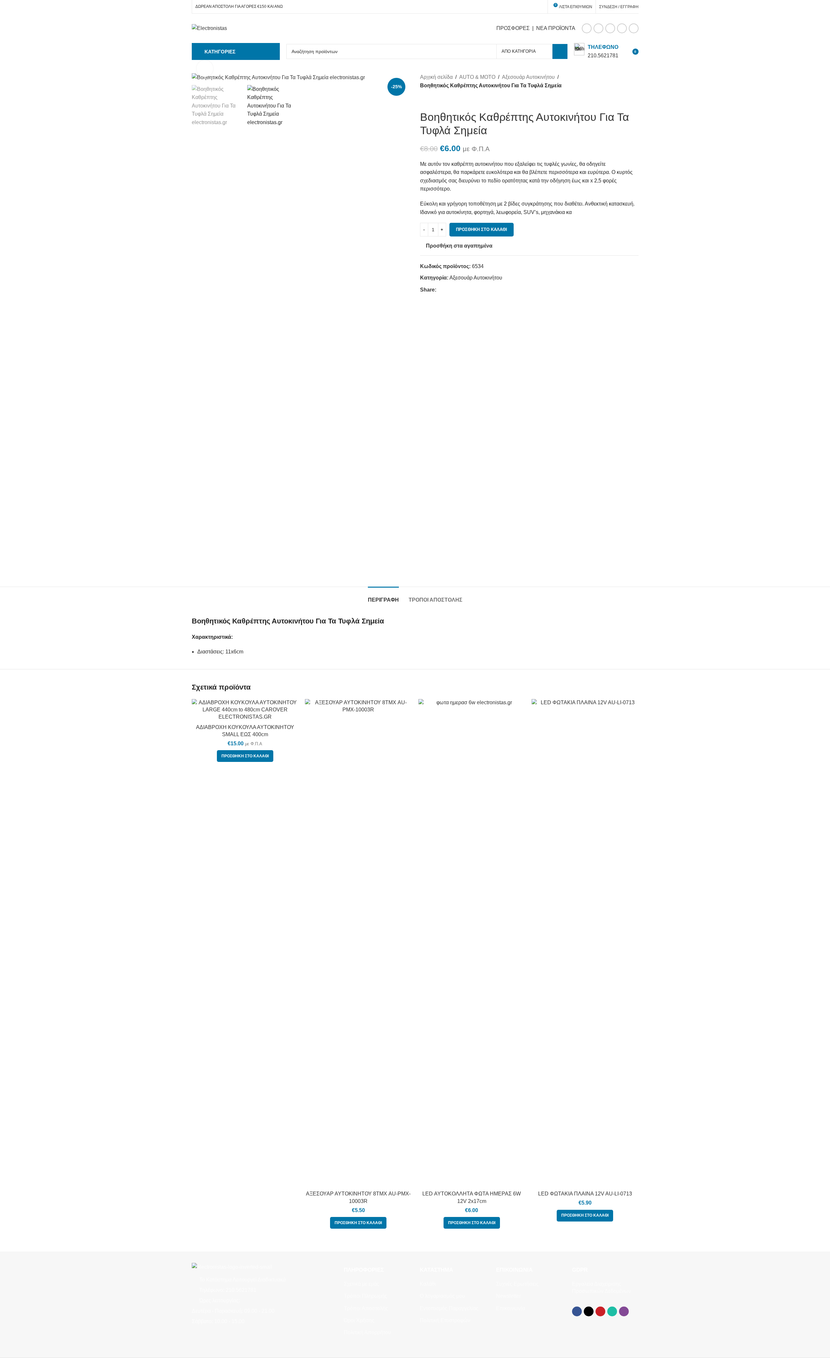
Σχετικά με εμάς (361, 1284)
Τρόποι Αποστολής (366, 1308)
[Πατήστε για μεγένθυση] (205, 68)
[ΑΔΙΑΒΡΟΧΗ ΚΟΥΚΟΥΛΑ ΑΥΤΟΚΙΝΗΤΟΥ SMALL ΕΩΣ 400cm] (245, 710)
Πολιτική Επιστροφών (445, 1320)
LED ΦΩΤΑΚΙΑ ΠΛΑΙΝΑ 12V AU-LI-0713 (585, 1193)
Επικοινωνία (510, 1308)
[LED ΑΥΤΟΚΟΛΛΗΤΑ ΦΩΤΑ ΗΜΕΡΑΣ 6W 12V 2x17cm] (471, 943)
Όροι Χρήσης (359, 1320)
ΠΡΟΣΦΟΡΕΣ (513, 28)
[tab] (383, 597)
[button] (245, 756)
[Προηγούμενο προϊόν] (424, 100)
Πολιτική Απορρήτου (367, 1332)
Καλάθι (428, 1284)
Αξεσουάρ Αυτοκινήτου (528, 77)
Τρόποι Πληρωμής (365, 1296)
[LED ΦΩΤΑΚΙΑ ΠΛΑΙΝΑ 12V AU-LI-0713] (585, 943)
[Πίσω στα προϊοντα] (432, 100)
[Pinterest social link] (610, 28)
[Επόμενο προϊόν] (440, 100)
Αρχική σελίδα (436, 77)
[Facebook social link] (587, 28)
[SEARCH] (559, 51)
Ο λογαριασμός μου (442, 1296)
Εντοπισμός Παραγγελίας (449, 1308)
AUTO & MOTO (477, 77)
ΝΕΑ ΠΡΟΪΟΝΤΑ (555, 28)
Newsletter (508, 1296)
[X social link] (598, 28)
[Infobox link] (596, 51)
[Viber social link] (634, 28)
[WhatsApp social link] (622, 28)
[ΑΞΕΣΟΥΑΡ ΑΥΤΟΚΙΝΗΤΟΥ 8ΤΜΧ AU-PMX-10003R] (358, 943)
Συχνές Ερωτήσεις (517, 1284)
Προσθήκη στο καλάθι (481, 229)
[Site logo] (209, 28)
